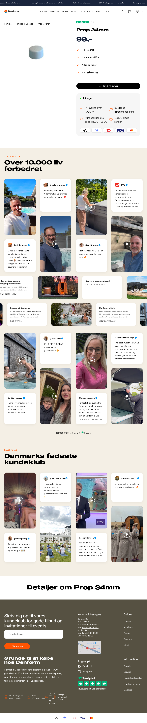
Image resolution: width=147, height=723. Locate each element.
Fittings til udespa (24, 23)
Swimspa (128, 639)
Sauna (127, 633)
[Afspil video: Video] (20, 207)
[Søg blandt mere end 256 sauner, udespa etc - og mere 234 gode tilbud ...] (122, 11)
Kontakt (127, 665)
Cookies (128, 689)
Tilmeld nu (17, 646)
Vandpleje (128, 627)
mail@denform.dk (90, 627)
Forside (8, 23)
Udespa (127, 621)
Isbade (127, 645)
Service (127, 671)
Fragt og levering (132, 683)
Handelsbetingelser (133, 677)
